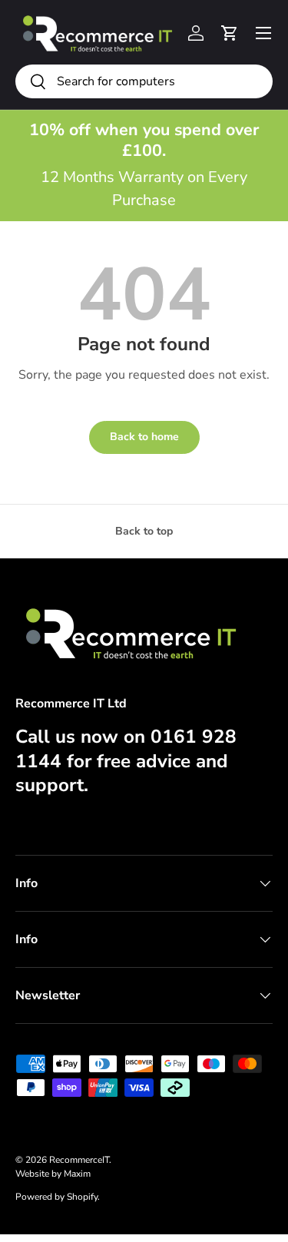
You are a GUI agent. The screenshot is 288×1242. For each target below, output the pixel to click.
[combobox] (144, 81)
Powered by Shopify (56, 1197)
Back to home (144, 436)
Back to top (144, 531)
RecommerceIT (79, 1160)
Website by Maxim (53, 1173)
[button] (230, 33)
